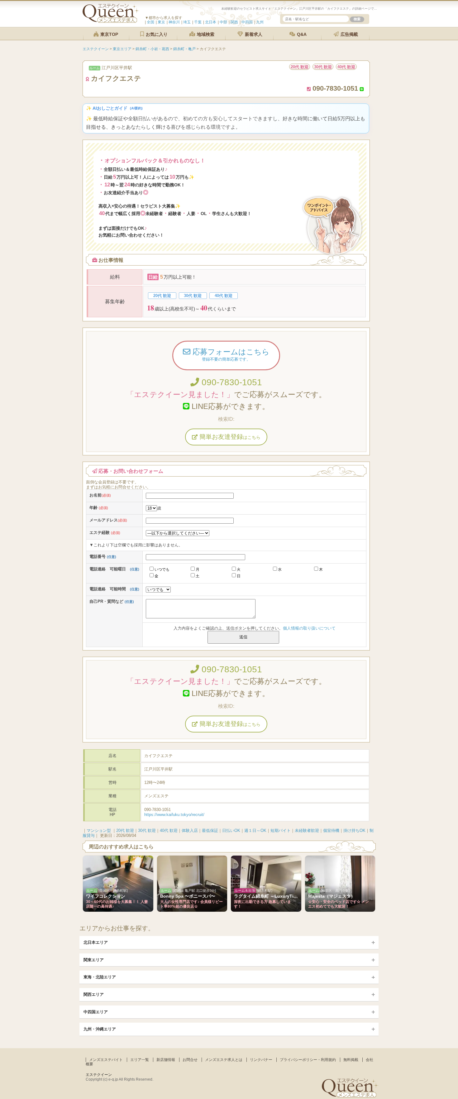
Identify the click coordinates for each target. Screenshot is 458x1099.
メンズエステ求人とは (223, 1060)
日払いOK (231, 830)
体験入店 (190, 830)
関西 (234, 22)
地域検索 (205, 34)
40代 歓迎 (169, 830)
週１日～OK (255, 830)
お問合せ (190, 1060)
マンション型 (99, 830)
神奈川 (174, 22)
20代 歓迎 (125, 830)
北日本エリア (95, 942)
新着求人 (253, 34)
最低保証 (210, 830)
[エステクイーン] (111, 21)
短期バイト (280, 830)
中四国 (247, 22)
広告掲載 (348, 34)
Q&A (301, 34)
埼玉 (187, 22)
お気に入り (156, 34)
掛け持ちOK (354, 830)
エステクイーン (99, 1075)
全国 (150, 22)
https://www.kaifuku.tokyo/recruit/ (174, 814)
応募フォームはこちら (230, 355)
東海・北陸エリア (99, 977)
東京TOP (108, 34)
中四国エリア (95, 1012)
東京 (161, 22)
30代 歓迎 (147, 830)
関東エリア (93, 959)
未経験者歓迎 (307, 830)
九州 (260, 22)
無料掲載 (350, 1060)
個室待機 (331, 830)
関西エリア (93, 994)
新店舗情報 (165, 1060)
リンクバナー (261, 1060)
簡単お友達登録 (229, 436)
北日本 (210, 22)
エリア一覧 (139, 1060)
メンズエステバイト (106, 1060)
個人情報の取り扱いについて (309, 628)
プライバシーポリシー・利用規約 (308, 1060)
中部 (223, 22)
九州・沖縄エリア (99, 1029)
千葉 (198, 22)
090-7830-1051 (230, 382)
